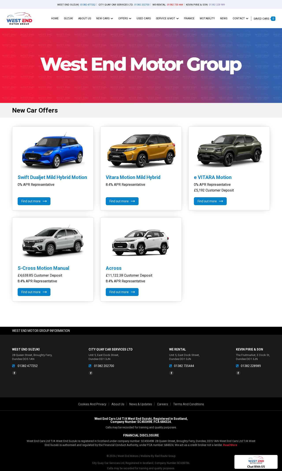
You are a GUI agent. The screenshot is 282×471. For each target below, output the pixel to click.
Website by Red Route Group (158, 456)
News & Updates (140, 404)
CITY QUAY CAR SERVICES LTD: (123, 4)
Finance (189, 18)
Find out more (31, 201)
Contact (239, 18)
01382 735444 (184, 365)
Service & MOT (165, 18)
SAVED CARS (264, 18)
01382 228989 (251, 365)
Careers (162, 404)
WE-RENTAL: (167, 4)
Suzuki (68, 18)
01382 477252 (27, 365)
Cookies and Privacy (92, 404)
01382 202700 (103, 365)
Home (55, 18)
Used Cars (144, 18)
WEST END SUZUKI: (76, 4)
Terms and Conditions (188, 404)
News (223, 18)
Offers (123, 18)
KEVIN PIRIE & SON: (205, 4)
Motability (207, 18)
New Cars (102, 18)
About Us (84, 18)
